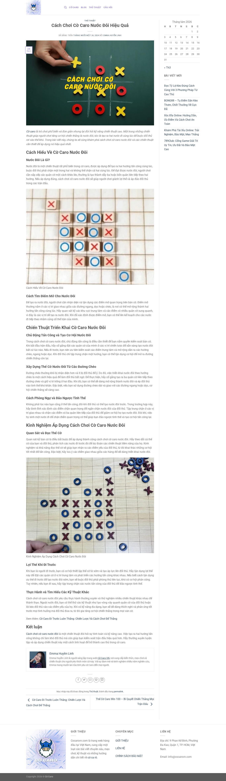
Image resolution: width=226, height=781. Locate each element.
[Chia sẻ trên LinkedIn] (102, 680)
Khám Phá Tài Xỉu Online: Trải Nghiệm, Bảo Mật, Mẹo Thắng (181, 132)
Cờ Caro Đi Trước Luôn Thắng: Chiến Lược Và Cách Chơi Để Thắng (78, 618)
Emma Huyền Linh (112, 35)
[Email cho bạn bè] (90, 680)
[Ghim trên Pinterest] (96, 680)
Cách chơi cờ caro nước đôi (42, 633)
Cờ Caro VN (104, 658)
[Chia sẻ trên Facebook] (78, 680)
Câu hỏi (108, 7)
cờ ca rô (92, 757)
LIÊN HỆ (120, 748)
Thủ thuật (95, 7)
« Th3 (167, 67)
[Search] (65, 7)
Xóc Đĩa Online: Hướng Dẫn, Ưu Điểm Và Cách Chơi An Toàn (180, 119)
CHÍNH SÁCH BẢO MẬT (129, 756)
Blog (84, 7)
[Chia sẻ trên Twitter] (84, 680)
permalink (118, 691)
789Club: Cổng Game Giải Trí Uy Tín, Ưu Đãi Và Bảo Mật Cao (181, 145)
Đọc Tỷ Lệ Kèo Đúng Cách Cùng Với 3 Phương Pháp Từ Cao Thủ (181, 90)
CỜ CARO (74, 7)
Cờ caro (30, 131)
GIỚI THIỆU (121, 740)
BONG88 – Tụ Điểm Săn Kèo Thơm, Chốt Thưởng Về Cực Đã (181, 105)
